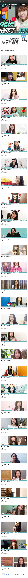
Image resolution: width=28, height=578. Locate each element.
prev (3, 574)
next (14, 575)
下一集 (23, 36)
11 (25, 574)
